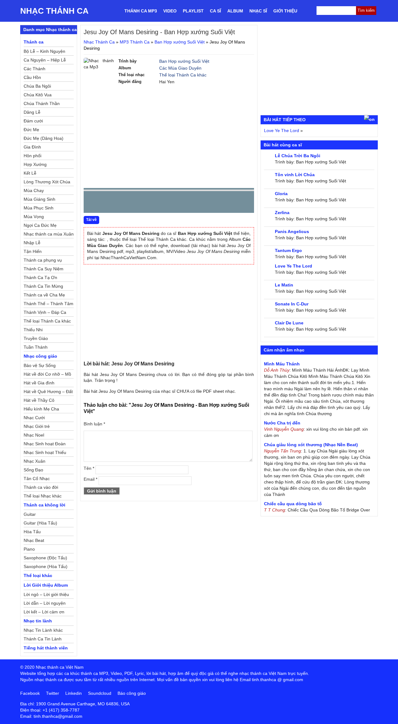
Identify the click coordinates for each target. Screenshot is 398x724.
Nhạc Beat (34, 540)
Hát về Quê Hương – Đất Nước (48, 392)
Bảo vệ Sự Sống (40, 365)
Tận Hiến (33, 251)
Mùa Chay (34, 190)
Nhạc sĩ (258, 10)
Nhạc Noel (34, 435)
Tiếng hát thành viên (46, 647)
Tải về (91, 220)
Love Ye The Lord (281, 130)
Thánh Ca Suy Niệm (43, 268)
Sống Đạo (33, 469)
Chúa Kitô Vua (38, 94)
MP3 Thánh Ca (135, 41)
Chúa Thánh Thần (42, 103)
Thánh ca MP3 (140, 10)
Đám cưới (33, 120)
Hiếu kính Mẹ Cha (41, 408)
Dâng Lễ (32, 112)
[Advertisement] (168, 139)
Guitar (30, 514)
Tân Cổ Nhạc (37, 478)
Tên (89, 468)
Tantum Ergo (288, 250)
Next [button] (123, 203)
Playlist (193, 10)
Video (170, 10)
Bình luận (94, 423)
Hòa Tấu (32, 531)
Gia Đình (32, 146)
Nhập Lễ (32, 242)
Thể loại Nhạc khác (43, 495)
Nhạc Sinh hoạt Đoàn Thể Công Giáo (45, 444)
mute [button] (212, 202)
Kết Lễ (30, 173)
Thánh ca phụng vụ (43, 260)
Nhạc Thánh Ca (54, 11)
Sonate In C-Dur (291, 303)
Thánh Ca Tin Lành (43, 638)
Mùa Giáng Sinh (39, 199)
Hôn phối (32, 155)
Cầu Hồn (32, 77)
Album (235, 10)
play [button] (107, 202)
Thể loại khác (38, 575)
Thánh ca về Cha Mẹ (44, 294)
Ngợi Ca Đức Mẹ (40, 225)
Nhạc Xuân (34, 461)
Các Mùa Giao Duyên (180, 68)
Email (90, 479)
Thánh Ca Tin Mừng (43, 286)
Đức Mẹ (31, 129)
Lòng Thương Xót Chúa (47, 181)
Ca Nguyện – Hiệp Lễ (45, 59)
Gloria (281, 193)
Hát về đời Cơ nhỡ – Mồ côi (47, 375)
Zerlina (282, 212)
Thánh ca (34, 41)
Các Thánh (34, 68)
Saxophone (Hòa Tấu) (45, 566)
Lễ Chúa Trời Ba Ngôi (297, 155)
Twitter (52, 693)
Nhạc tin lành (38, 620)
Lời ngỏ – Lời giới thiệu (46, 594)
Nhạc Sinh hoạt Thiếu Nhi (45, 453)
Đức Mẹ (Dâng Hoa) (43, 138)
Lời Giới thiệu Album (46, 585)
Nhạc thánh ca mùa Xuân (49, 233)
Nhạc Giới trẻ (37, 426)
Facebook (30, 693)
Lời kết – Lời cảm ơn (44, 611)
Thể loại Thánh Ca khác (182, 74)
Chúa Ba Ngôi (37, 86)
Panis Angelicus (292, 231)
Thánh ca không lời (44, 504)
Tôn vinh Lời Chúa (295, 174)
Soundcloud (99, 693)
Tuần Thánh (36, 347)
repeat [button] (144, 203)
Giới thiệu (285, 10)
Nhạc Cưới (34, 417)
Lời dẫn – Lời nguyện (45, 603)
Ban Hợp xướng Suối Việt (180, 41)
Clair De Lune (289, 322)
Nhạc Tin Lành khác (43, 630)
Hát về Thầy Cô (39, 400)
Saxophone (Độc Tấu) (45, 557)
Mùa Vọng (34, 216)
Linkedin (73, 693)
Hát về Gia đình (39, 382)
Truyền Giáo (36, 338)
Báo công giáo (132, 693)
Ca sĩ (215, 10)
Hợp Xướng (35, 164)
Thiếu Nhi (33, 329)
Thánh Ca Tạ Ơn (40, 277)
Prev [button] (92, 203)
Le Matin (284, 284)
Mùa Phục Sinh (38, 207)
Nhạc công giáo (40, 356)
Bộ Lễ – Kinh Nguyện (44, 51)
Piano (29, 549)
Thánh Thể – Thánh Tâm (48, 303)
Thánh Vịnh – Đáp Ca (45, 312)
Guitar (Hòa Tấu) (40, 522)
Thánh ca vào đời (41, 487)
